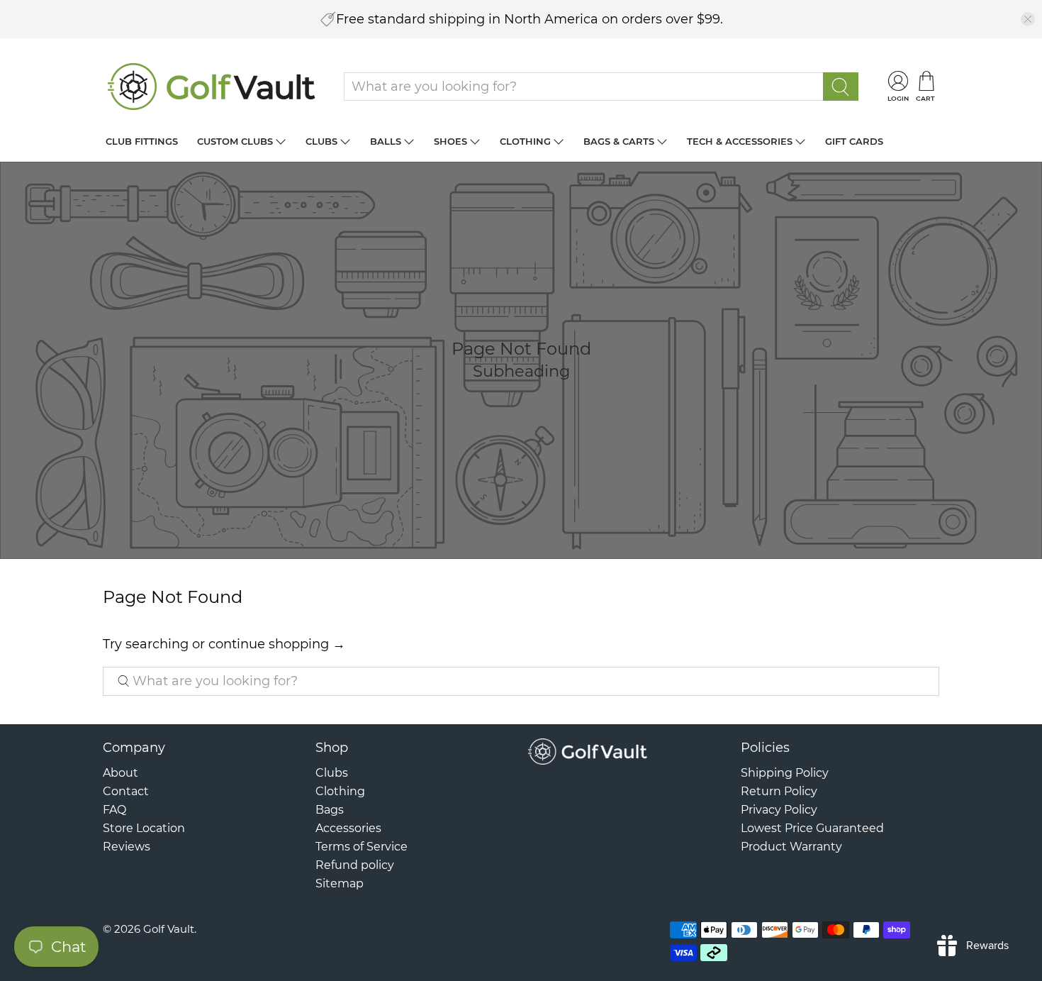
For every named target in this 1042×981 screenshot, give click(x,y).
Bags (329, 809)
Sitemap (339, 883)
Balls (385, 141)
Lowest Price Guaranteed (812, 828)
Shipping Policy (785, 773)
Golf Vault (168, 929)
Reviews (126, 846)
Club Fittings (142, 141)
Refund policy (354, 865)
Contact (126, 791)
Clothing (525, 141)
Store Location (144, 828)
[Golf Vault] (212, 86)
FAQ (114, 809)
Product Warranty (791, 846)
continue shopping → (276, 644)
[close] (1028, 19)
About (120, 773)
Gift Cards (854, 141)
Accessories (348, 828)
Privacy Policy (779, 809)
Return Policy (779, 791)
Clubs (321, 141)
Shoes (450, 141)
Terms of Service (361, 846)
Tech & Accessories (739, 141)
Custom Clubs (235, 141)
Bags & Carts (618, 141)
